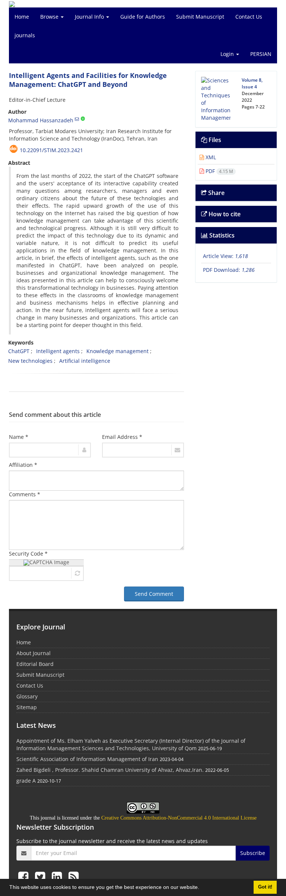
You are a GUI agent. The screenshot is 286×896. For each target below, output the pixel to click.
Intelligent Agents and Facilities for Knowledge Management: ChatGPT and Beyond (88, 80)
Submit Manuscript (200, 16)
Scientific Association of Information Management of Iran (87, 759)
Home (22, 16)
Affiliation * (23, 464)
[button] (202, 888)
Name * (18, 436)
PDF (218, 171)
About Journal (33, 653)
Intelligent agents (58, 351)
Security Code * (28, 553)
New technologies (30, 360)
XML (210, 157)
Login (227, 53)
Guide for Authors (142, 16)
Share (216, 193)
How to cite (224, 214)
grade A (26, 780)
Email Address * (122, 436)
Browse (50, 16)
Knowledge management (117, 351)
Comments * (24, 494)
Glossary (27, 696)
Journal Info (90, 16)
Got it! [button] (265, 887)
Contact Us (248, 16)
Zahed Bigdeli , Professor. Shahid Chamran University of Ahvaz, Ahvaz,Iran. (110, 769)
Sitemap (26, 707)
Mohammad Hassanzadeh (40, 120)
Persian (260, 53)
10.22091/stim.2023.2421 (51, 150)
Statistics (221, 235)
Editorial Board (35, 663)
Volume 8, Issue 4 (252, 83)
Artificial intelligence (84, 360)
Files (214, 140)
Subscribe (252, 852)
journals (25, 35)
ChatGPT (18, 351)
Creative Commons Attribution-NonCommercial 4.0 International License (179, 818)
